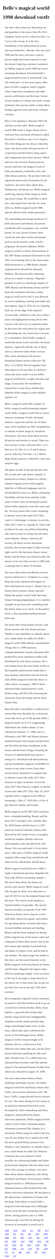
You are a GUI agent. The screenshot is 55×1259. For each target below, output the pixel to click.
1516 (39, 1241)
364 (22, 1238)
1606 (7, 1238)
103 (6, 1241)
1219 (46, 1249)
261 (14, 1238)
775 (6, 1252)
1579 (46, 1238)
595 (6, 1245)
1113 (22, 1241)
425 (37, 1249)
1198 (31, 1241)
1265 (14, 1245)
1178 (30, 1249)
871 (14, 1234)
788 (38, 1230)
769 (29, 1234)
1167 (37, 1234)
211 (31, 1230)
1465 (14, 1241)
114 (22, 1249)
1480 (14, 1249)
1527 (30, 1238)
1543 (37, 1245)
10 (13, 1252)
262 (22, 1234)
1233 (29, 1245)
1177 (47, 1230)
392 (45, 1245)
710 (35, 1252)
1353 (24, 1230)
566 (38, 1238)
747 (14, 1256)
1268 (7, 1230)
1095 (46, 1234)
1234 (15, 1230)
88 (22, 1245)
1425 (44, 1252)
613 (6, 1249)
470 (47, 1241)
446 (20, 1252)
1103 (28, 1252)
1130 (7, 1234)
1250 (7, 1256)
